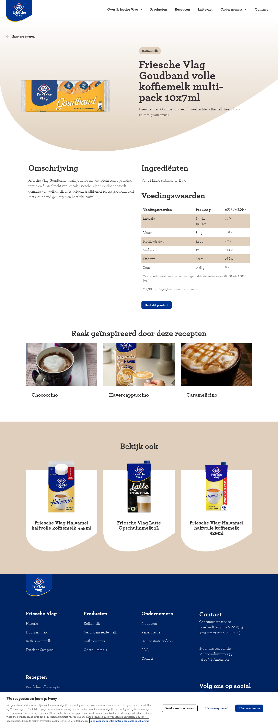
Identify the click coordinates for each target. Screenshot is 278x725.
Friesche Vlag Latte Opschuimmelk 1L (139, 525)
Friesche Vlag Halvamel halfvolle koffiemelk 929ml (216, 527)
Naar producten (23, 36)
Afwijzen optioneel (216, 708)
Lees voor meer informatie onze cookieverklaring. (119, 721)
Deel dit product (157, 304)
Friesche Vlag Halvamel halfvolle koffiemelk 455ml (61, 525)
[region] (139, 708)
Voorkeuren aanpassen (179, 708)
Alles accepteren (249, 708)
